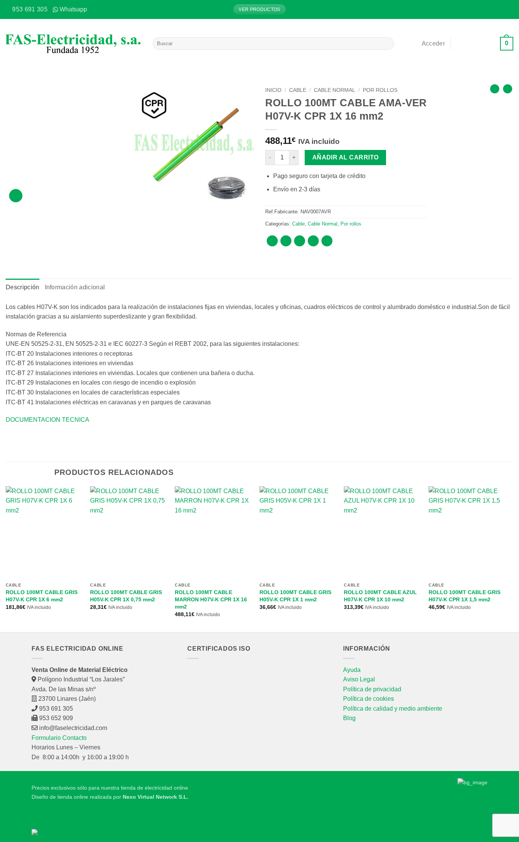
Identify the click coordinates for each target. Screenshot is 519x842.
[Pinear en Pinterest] (313, 241)
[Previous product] (507, 89)
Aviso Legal (359, 679)
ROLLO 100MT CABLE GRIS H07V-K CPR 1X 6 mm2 (42, 595)
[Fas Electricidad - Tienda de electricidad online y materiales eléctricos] (73, 44)
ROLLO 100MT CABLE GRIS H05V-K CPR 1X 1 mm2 (295, 595)
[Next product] (494, 89)
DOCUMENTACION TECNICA (47, 419)
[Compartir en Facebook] (272, 241)
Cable (297, 90)
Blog (349, 718)
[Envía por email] (299, 241)
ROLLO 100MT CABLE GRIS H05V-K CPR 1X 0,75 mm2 (126, 595)
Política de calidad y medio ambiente (392, 708)
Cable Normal (334, 90)
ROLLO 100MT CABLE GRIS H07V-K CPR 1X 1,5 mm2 (464, 595)
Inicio (273, 90)
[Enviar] (387, 43)
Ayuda (352, 670)
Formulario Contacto (59, 738)
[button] (507, 9)
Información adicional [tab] (75, 287)
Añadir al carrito (345, 157)
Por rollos (380, 90)
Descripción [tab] (23, 287)
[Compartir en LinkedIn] (327, 241)
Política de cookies (368, 698)
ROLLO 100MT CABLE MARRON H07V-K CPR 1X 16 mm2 (211, 599)
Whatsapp (73, 9)
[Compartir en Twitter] (286, 241)
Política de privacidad (372, 689)
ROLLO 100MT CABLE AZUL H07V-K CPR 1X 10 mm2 (380, 595)
